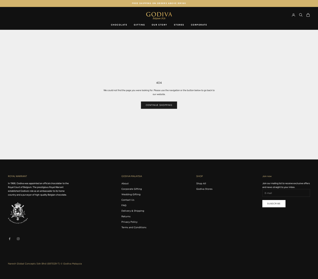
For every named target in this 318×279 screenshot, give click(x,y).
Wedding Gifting (130, 194)
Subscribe (274, 203)
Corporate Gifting (131, 189)
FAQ (123, 205)
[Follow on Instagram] (18, 238)
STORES (179, 25)
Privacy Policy (129, 222)
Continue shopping (159, 105)
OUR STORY (159, 25)
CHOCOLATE (119, 25)
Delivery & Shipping (132, 210)
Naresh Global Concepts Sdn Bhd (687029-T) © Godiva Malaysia (45, 263)
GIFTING (139, 25)
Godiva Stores (204, 189)
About (125, 183)
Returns (126, 216)
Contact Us (127, 200)
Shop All (201, 183)
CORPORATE (199, 25)
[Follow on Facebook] (9, 238)
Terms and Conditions (133, 227)
